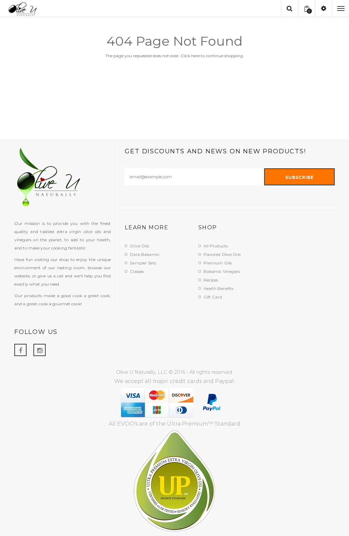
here (195, 55)
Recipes (210, 279)
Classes (137, 271)
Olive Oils (139, 245)
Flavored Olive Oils (222, 254)
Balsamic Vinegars (221, 271)
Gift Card (212, 297)
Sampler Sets (143, 262)
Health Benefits (218, 288)
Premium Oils (217, 262)
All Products (215, 245)
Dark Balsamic (145, 254)
